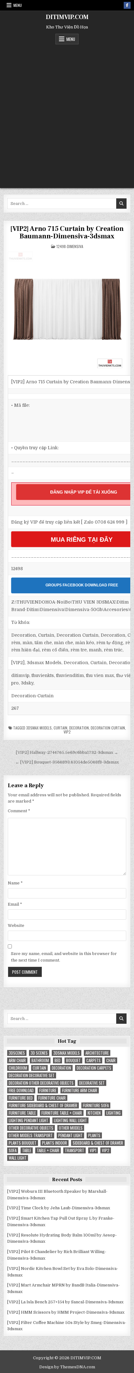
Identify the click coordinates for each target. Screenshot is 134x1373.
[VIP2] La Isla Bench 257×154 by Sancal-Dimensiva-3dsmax (65, 1302)
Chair (111, 1060)
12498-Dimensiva (69, 246)
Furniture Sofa (96, 1105)
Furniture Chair (52, 1098)
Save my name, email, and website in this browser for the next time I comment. (64, 957)
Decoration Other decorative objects (41, 1083)
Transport (74, 1150)
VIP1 (93, 1150)
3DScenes (17, 1053)
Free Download (21, 1090)
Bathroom (40, 1060)
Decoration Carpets (94, 1068)
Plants (94, 1135)
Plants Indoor (54, 1143)
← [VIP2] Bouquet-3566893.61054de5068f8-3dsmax (67, 762)
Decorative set (92, 1083)
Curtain (60, 727)
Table (26, 1150)
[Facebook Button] (127, 5)
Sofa (13, 1150)
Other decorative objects (31, 1128)
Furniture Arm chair (79, 1090)
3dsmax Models (39, 727)
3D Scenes (39, 1053)
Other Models (71, 1128)
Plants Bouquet (22, 1143)
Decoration (79, 727)
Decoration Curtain (108, 727)
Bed (57, 1060)
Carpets (93, 1060)
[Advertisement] (67, 114)
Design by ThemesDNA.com (67, 1367)
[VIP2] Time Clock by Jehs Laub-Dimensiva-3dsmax (58, 1208)
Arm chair (17, 1060)
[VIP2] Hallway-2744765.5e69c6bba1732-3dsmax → (67, 752)
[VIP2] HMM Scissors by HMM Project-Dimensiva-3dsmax (65, 1312)
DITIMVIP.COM (67, 17)
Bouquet (73, 1060)
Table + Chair (48, 1150)
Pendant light (70, 1135)
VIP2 (67, 731)
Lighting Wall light (70, 1120)
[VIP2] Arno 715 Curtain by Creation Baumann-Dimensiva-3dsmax (66, 232)
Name (15, 883)
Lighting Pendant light (28, 1120)
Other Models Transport (31, 1135)
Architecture (97, 1053)
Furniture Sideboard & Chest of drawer (43, 1105)
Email (15, 904)
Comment (19, 810)
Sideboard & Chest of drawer (98, 1143)
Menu (17, 5)
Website (16, 925)
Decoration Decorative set (32, 1075)
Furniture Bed (21, 1098)
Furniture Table (22, 1113)
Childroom (18, 1068)
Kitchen (94, 1113)
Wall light (17, 1158)
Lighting (113, 1113)
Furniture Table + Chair (61, 1113)
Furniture (47, 1090)
